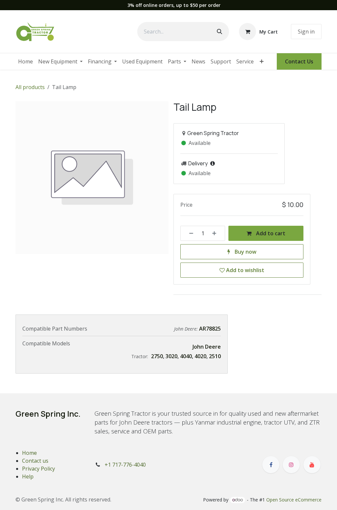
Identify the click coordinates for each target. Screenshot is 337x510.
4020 (200, 356)
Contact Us (299, 61)
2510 (215, 356)
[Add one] (216, 233)
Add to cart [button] (270, 233)
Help (28, 476)
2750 (157, 356)
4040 (186, 356)
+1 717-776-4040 (125, 464)
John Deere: (186, 329)
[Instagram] (291, 464)
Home (29, 452)
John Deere (207, 346)
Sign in (306, 31)
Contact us (35, 460)
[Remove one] (189, 233)
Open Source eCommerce (294, 500)
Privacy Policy (38, 468)
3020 (171, 356)
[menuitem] (25, 61)
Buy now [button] (244, 251)
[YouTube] (312, 464)
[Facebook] (270, 464)
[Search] (219, 31)
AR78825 (210, 328)
